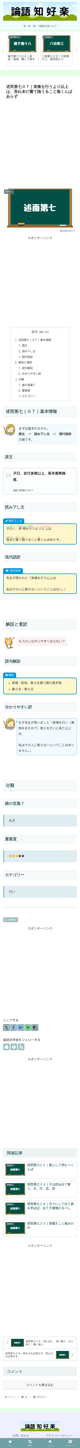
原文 (24, 345)
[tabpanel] (22, 50)
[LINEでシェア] (28, 1027)
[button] (35, 1027)
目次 (34, 331)
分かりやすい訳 (31, 373)
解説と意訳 (25, 362)
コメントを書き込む (40, 1384)
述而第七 (12, 920)
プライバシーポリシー (59, 1435)
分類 (21, 379)
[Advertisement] (40, 142)
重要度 (26, 390)
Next (77, 51)
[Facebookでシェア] (13, 1027)
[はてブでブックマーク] (20, 1027)
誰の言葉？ (29, 385)
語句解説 (27, 368)
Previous (3, 51)
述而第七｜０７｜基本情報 (34, 339)
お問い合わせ (21, 1435)
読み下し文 (29, 351)
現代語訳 (27, 356)
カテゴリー (29, 396)
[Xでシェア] (6, 1027)
